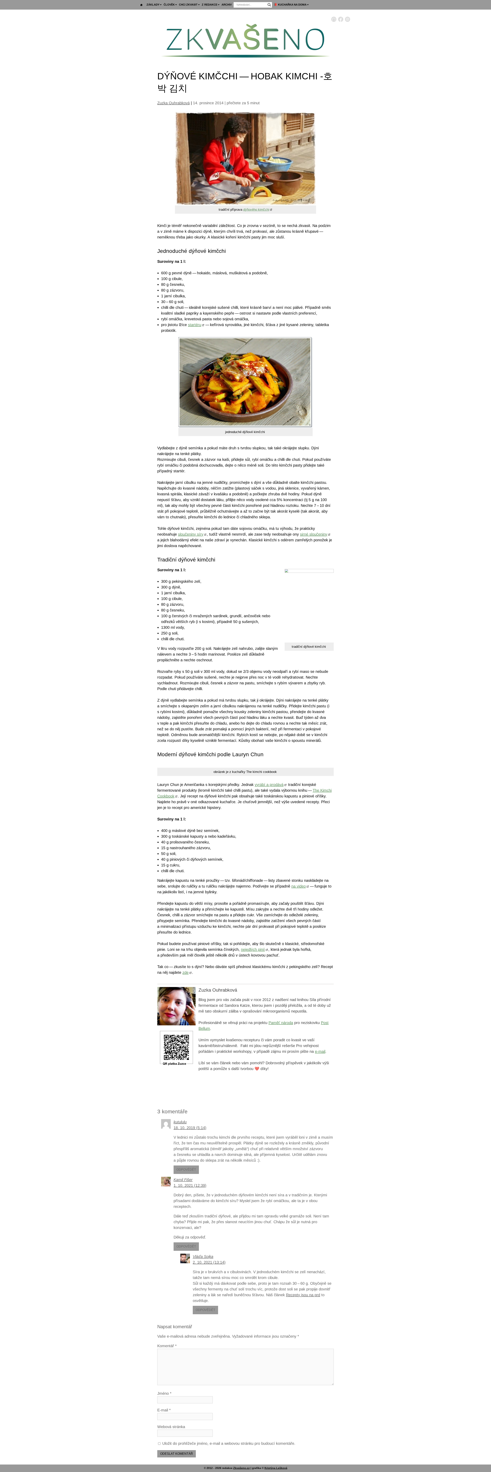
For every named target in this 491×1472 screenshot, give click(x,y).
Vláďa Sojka (203, 1256)
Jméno (164, 1393)
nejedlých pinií (253, 949)
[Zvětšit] (191, 1034)
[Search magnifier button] (269, 4)
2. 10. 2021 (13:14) (209, 1262)
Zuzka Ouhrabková (173, 103)
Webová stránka (171, 1427)
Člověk (169, 4)
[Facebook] (340, 20)
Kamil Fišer (183, 1180)
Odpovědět (186, 1169)
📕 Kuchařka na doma (290, 4)
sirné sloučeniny (313, 534)
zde (185, 972)
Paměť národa (281, 1023)
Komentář (167, 1346)
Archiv (227, 4)
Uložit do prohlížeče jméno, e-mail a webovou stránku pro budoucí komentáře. (228, 1443)
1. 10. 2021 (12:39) (190, 1185)
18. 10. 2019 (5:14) (190, 1128)
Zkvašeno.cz (241, 1468)
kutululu (180, 1122)
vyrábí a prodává (269, 784)
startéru (194, 325)
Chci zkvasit (188, 4)
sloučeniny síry (190, 534)
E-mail (164, 1410)
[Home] (333, 20)
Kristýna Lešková (275, 1468)
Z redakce (209, 4)
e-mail (320, 1051)
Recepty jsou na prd (303, 1295)
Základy (153, 4)
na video (298, 886)
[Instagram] (347, 20)
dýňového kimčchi (256, 209)
